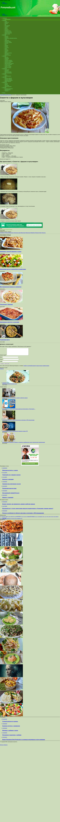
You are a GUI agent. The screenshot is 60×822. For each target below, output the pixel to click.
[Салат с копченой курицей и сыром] (11, 650)
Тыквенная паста (5, 339)
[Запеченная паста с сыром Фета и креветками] (11, 266)
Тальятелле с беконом (6, 304)
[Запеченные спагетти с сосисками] (11, 319)
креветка (25, 516)
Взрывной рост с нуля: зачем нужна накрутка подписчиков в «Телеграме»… (18, 408)
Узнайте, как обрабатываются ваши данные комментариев (36, 365)
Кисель (6, 83)
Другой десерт (8, 76)
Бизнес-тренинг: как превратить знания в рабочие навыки (15, 397)
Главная (2, 94)
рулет (1, 518)
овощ (45, 516)
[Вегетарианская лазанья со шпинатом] (11, 284)
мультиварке (3, 229)
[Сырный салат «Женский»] (11, 598)
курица (33, 516)
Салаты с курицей (9, 61)
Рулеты (6, 46)
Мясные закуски (8, 78)
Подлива (7, 53)
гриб (7, 516)
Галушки (6, 50)
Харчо (6, 27)
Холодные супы (8, 31)
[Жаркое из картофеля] (11, 689)
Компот (6, 84)
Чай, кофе (7, 85)
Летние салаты (8, 62)
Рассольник (7, 25)
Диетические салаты (9, 63)
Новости (6, 90)
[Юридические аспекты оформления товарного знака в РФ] (8, 430)
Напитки (4, 82)
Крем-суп (7, 22)
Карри (6, 51)
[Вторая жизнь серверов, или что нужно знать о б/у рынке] (11, 545)
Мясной (6, 57)
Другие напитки (8, 86)
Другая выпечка (8, 72)
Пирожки (7, 70)
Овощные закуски (8, 80)
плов (54, 516)
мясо (43, 516)
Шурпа (6, 28)
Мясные (6, 36)
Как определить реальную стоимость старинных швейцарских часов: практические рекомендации (23, 442)
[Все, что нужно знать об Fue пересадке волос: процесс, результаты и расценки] (10, 585)
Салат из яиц (7, 65)
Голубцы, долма (8, 42)
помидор (56, 516)
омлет (50, 516)
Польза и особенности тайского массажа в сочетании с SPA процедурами (18, 420)
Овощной (7, 58)
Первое (4, 20)
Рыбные (6, 37)
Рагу (6, 44)
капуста (12, 516)
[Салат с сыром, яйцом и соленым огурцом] (11, 663)
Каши (6, 48)
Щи (5, 24)
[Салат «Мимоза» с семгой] (11, 558)
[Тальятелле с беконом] (11, 302)
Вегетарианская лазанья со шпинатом (10, 286)
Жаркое (6, 45)
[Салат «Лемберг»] (11, 637)
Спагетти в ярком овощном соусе (9, 383)
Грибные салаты (8, 60)
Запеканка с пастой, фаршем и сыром (10, 251)
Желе (6, 74)
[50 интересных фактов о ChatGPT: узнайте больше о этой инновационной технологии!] (11, 676)
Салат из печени (8, 64)
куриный (29, 516)
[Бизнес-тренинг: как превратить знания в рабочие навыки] (8, 396)
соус (11, 518)
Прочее (4, 87)
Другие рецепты (8, 32)
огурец (47, 516)
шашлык (19, 518)
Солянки (6, 26)
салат (4, 518)
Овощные (7, 40)
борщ (1, 516)
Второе (4, 34)
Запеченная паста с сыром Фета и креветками (13, 269)
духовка (9, 516)
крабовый (22, 516)
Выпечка (4, 68)
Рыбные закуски (8, 79)
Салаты (4, 56)
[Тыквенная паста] (11, 337)
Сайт (1, 361)
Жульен (6, 49)
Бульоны (7, 29)
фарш (11, 229)
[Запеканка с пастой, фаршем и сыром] (11, 249)
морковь (36, 516)
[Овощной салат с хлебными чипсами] (11, 716)
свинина (8, 518)
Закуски (4, 77)
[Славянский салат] (11, 703)
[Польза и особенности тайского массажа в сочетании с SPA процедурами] (8, 419)
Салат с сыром (8, 66)
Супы (6, 21)
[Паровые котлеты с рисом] (11, 624)
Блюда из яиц (8, 41)
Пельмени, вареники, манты (11, 38)
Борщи (6, 23)
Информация (7, 19)
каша (15, 516)
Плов (6, 39)
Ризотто (6, 43)
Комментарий (3, 355)
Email (1, 359)
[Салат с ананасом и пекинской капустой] (11, 611)
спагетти (7, 229)
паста (52, 516)
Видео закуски (8, 81)
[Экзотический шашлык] (11, 532)
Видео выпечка (8, 71)
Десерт (4, 73)
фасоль (15, 518)
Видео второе (8, 54)
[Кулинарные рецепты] (8, 12)
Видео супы (7, 33)
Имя (1, 357)
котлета (18, 516)
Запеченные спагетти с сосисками (9, 322)
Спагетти (7, 47)
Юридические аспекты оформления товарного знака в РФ (15, 431)
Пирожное (7, 69)
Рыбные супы (8, 30)
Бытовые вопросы (9, 88)
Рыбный (6, 59)
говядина (3, 516)
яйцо (21, 518)
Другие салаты (8, 67)
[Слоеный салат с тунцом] (11, 572)
